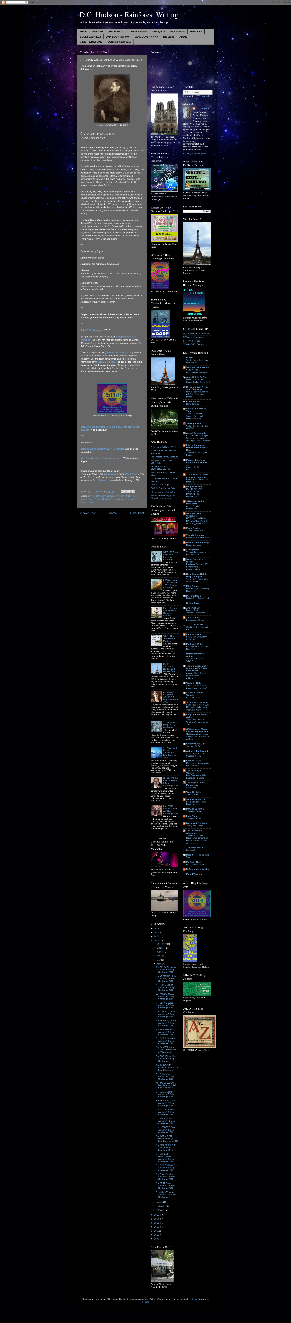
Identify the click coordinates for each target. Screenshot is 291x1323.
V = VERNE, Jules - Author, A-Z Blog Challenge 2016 (165, 1005)
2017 (157, 936)
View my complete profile (195, 153)
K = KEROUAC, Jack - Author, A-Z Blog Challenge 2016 (166, 1103)
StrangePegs (192, 550)
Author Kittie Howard (197, 751)
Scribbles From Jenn (197, 702)
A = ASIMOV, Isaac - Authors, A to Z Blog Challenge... (166, 1194)
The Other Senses (194, 811)
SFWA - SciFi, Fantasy (193, 344)
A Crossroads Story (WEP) (163, 447)
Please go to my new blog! (198, 538)
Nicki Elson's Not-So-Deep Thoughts (197, 575)
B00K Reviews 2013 (91, 42)
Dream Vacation (193, 804)
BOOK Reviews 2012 (119, 42)
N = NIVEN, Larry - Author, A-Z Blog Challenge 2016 (165, 1076)
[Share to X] (127, 491)
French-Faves (139, 31)
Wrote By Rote (193, 683)
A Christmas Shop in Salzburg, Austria (195, 754)
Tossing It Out (193, 423)
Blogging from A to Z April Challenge (197, 388)
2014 (157, 1219)
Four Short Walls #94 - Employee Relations (196, 776)
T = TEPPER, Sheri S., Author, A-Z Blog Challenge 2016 (166, 1023)
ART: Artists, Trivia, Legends (164, 457)
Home (83, 31)
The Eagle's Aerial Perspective (195, 783)
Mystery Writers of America (196, 333)
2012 (157, 1227)
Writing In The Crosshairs (193, 514)
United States (131, 474)
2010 (157, 1235)
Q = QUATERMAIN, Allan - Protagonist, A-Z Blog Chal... (166, 1049)
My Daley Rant (193, 862)
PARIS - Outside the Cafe (163, 488)
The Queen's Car (193, 818)
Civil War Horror (194, 761)
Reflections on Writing (197, 869)
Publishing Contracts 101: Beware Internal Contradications (197, 566)
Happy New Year (193, 545)
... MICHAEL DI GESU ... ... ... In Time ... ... (197, 475)
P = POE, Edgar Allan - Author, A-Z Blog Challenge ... (167, 1058)
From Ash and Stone (195, 620)
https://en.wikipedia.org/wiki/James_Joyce (101, 458)
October (161, 948)
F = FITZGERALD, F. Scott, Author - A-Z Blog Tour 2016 (166, 1147)
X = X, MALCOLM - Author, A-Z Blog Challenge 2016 (165, 987)
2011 (156, 1231)
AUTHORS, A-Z (117, 31)
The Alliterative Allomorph (194, 831)
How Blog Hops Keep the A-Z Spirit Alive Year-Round (197, 394)
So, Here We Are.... (194, 746)
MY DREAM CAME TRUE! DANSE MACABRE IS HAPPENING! (194, 493)
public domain (111, 474)
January (161, 1210)
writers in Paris (87, 502)
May (159, 960)
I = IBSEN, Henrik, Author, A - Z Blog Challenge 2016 (165, 1120)
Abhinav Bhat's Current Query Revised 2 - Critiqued (196, 675)
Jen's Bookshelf (194, 848)
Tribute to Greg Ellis (195, 530)
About (183, 36)
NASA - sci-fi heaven (193, 337)
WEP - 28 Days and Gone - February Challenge (170, 556)
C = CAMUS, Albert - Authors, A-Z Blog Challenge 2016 (166, 1176)
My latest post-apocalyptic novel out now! (197, 764)
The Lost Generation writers (115, 499)
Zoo (188, 857)
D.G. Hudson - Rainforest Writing (129, 14)
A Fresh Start (192, 794)
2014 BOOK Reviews (118, 36)
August (160, 952)
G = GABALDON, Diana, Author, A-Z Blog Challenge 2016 (167, 1138)
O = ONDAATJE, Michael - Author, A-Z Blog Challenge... (167, 1067)
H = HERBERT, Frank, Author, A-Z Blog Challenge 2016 (166, 1129)
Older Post (137, 513)
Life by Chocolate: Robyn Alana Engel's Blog (197, 447)
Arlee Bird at (119, 352)
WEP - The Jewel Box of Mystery (169, 638)
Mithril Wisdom (194, 874)
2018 (157, 932)
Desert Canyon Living (197, 542)
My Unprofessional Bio (196, 864)
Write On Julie (193, 792)
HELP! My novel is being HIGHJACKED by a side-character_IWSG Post (197, 520)
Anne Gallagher (194, 608)
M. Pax (189, 358)
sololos (193, 1299)
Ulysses (133, 499)
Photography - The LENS (163, 492)
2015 (157, 1215)
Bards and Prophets (196, 823)
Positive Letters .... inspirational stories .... (196, 462)
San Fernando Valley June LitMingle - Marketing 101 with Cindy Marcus (197, 707)
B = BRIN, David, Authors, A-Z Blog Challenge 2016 (165, 1185)
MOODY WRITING (195, 809)
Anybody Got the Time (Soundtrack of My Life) (196, 686)
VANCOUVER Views (146, 36)
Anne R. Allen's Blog (196, 377)
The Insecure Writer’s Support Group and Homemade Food (195, 416)
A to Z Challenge (91, 330)
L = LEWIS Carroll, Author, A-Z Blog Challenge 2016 (170, 810)
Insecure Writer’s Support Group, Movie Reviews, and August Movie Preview (198, 438)
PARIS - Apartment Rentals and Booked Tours (170, 668)
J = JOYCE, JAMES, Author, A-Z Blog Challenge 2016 (165, 1112)
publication (102, 480)
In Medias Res (193, 401)
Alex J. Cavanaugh (196, 433)
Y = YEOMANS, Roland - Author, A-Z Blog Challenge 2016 (170, 753)
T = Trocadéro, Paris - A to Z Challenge (170, 724)
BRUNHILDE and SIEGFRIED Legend (160, 467)
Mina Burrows (193, 586)
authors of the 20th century (101, 496)
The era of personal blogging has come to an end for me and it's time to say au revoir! (197, 839)
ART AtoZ (97, 31)
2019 (157, 928)
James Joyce (94, 499)
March (160, 1202)
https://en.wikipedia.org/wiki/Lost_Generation (102, 449)
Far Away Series (194, 634)
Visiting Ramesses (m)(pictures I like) (196, 553)
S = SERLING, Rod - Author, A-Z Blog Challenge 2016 (166, 1032)
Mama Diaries (193, 528)
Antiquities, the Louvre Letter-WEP (161, 461)
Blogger (145, 1302)
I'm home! (190, 850)
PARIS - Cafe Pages (160, 485)
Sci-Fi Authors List (191, 341)
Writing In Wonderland (197, 367)
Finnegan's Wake (123, 496)
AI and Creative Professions (193, 507)
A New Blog (191, 787)
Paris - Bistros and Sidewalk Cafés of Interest (170, 612)
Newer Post (87, 513)
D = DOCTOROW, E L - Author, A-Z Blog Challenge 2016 (167, 1167)
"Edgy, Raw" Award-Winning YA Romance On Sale (197, 722)
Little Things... (193, 816)
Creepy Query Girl (195, 744)
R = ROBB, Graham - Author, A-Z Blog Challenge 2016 (166, 1040)
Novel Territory (192, 404)
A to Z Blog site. (106, 362)
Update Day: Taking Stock (197, 598)
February (161, 1206)
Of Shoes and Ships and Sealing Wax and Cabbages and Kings (197, 731)
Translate (205, 96)
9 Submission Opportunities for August (196, 371)
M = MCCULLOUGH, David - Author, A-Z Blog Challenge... (166, 1085)
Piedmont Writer (194, 644)
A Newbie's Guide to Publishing (196, 502)
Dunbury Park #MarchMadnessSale (195, 611)
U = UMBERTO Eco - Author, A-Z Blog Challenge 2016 (166, 1014)
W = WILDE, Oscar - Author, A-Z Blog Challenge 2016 (165, 996)
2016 (157, 940)
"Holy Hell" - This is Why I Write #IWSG (197, 580)
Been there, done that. (197, 855)
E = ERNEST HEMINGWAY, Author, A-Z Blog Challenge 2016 (165, 1158)
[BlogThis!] (125, 491)
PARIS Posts (177, 31)
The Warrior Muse (195, 535)
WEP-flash (196, 31)
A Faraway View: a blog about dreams (196, 800)
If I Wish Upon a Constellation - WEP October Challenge (170, 584)
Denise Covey (193, 603)
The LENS (168, 36)
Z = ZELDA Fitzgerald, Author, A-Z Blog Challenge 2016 (170, 697)
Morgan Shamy (194, 486)
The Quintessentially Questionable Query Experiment (197, 668)
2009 (157, 1239)
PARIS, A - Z (158, 31)
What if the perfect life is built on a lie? (197, 361)
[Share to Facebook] (130, 491)
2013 (157, 1223)
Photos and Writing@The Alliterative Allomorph (163, 496)
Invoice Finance (193, 697)
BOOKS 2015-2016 (90, 36)
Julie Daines (192, 617)
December (162, 944)
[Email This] (122, 491)
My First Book (193, 596)
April (159, 964)
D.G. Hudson (202, 108)
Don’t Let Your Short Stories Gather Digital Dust (198, 381)
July (159, 956)
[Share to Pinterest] (133, 491)
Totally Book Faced (194, 826)
